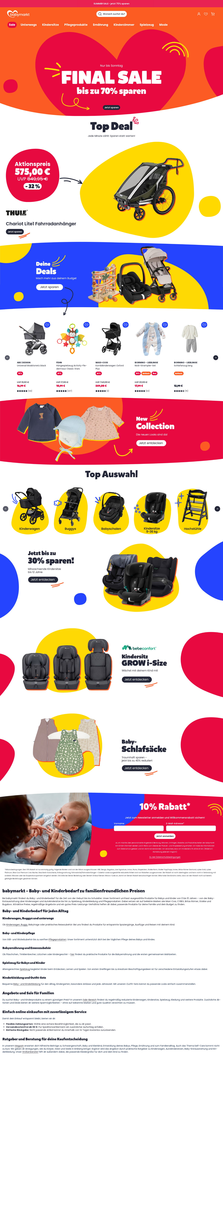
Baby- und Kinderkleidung (26, 984)
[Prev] (7, 357)
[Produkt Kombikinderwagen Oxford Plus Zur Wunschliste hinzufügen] (126, 325)
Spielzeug (25, 969)
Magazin (19, 1045)
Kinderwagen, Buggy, (17, 924)
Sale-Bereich (89, 999)
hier (72, 954)
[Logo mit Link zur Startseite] (18, 14)
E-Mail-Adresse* (175, 823)
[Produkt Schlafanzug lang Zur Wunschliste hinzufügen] (204, 325)
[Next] (215, 357)
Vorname (119, 823)
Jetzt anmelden (165, 836)
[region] (111, 358)
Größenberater (30, 1051)
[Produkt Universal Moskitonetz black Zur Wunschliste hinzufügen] (47, 325)
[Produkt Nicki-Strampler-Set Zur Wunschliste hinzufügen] (165, 325)
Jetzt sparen (111, 107)
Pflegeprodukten (57, 939)
